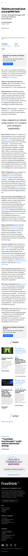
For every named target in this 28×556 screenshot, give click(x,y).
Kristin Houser (5, 449)
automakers (5, 177)
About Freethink (5, 507)
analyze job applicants (9, 255)
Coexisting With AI (6, 45)
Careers (3, 510)
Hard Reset (4, 518)
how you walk (8, 140)
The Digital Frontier (6, 532)
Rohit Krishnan (19, 405)
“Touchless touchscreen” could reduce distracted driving (11, 442)
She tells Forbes (14, 229)
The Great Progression (7, 522)
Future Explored (5, 520)
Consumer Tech (5, 536)
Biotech (3, 540)
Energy (3, 533)
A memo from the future (7, 358)
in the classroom (20, 187)
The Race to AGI (19, 388)
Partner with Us (5, 509)
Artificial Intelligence (6, 531)
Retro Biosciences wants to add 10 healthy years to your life (20, 360)
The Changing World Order (8, 535)
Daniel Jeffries (5, 370)
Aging (16, 356)
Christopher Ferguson (4, 407)
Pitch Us (3, 511)
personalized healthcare (16, 227)
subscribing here (12, 77)
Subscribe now (8, 63)
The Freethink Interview (7, 519)
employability (12, 176)
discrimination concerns (19, 261)
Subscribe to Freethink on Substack (14, 469)
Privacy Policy (4, 551)
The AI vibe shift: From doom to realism (20, 391)
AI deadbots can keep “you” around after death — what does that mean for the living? (6, 393)
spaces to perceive (17, 213)
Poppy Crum (5, 209)
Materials (3, 539)
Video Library (4, 523)
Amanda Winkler (7, 22)
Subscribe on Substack (9, 500)
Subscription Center (13, 474)
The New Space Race (6, 537)
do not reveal (9, 248)
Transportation (5, 436)
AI (2, 51)
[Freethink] (25, 3)
